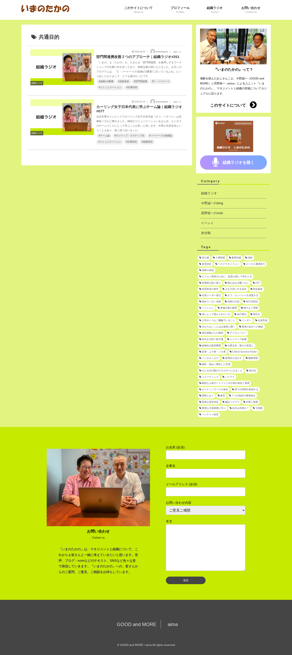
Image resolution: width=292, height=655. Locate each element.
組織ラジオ (209, 193)
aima (170, 624)
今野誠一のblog (212, 203)
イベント (207, 223)
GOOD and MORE (139, 624)
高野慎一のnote (212, 213)
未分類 (206, 233)
